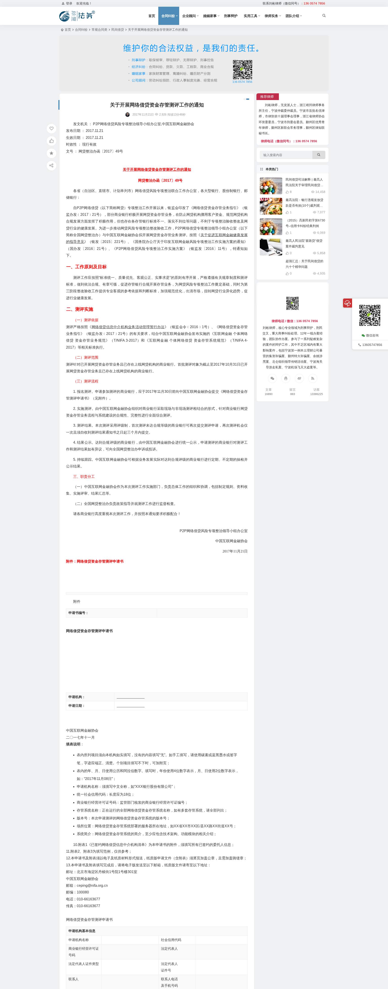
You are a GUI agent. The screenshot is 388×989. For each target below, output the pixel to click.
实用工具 (250, 16)
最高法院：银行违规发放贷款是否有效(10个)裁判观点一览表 (304, 205)
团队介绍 (292, 16)
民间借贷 (117, 29)
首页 (151, 16)
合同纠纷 (168, 16)
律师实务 (271, 16)
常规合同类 (99, 29)
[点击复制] (285, 378)
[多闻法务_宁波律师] (77, 16)
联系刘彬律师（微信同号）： (294, 3)
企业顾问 (189, 16)
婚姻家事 (210, 16)
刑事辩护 (231, 16)
